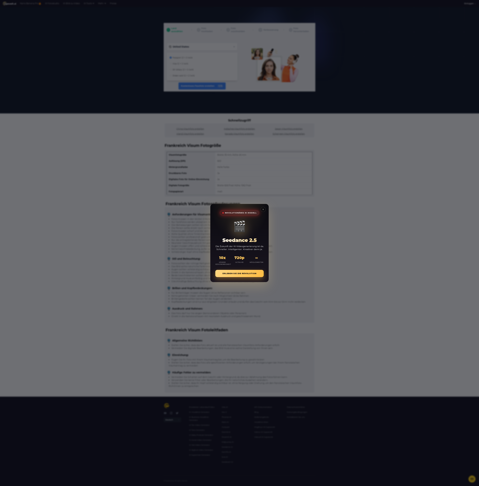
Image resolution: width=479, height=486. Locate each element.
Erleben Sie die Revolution (239, 273)
